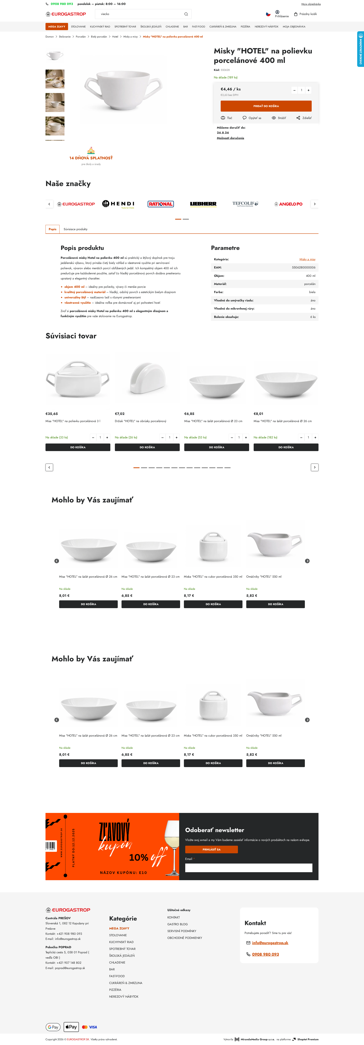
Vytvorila (249, 1039)
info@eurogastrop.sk (270, 943)
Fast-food (117, 976)
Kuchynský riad (121, 942)
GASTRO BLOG (177, 924)
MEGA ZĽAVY (119, 928)
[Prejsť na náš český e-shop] (268, 14)
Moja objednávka (311, 4)
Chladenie (117, 962)
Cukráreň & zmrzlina (125, 983)
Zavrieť (274, 123)
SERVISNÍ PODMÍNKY (181, 931)
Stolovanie (118, 935)
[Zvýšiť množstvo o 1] (308, 90)
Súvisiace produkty (75, 229)
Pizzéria (115, 990)
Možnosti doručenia (230, 138)
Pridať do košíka (266, 106)
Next (314, 204)
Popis (52, 229)
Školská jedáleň (122, 955)
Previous (49, 204)
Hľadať (186, 14)
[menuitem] (57, 26)
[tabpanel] (76, 204)
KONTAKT (173, 917)
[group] (88, 561)
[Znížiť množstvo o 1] (294, 90)
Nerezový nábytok (123, 996)
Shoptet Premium (307, 1039)
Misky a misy (307, 259)
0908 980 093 (265, 954)
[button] (107, 437)
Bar (112, 969)
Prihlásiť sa (211, 849)
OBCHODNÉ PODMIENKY (184, 938)
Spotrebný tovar (122, 949)
